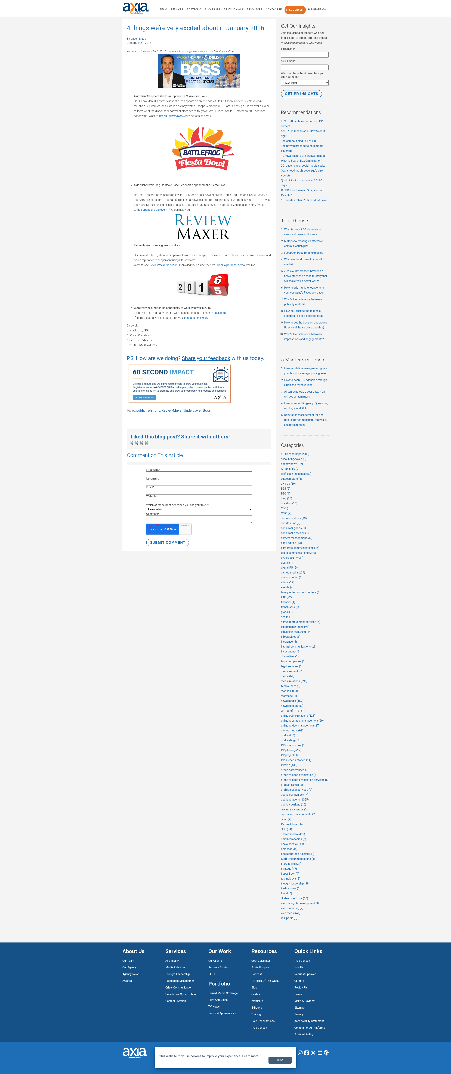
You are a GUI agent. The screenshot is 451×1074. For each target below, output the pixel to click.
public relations (148, 410)
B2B (285, 488)
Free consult (302, 960)
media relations (294, 681)
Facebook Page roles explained (303, 252)
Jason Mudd (138, 38)
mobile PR (289, 691)
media (287, 676)
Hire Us (299, 967)
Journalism (290, 656)
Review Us (301, 987)
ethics (287, 582)
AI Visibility (290, 469)
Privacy (299, 1014)
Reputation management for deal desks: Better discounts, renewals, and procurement (305, 419)
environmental (291, 577)
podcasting (290, 740)
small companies (293, 839)
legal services (291, 666)
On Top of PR (293, 710)
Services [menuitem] (177, 9)
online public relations (298, 715)
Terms (298, 994)
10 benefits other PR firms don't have (304, 200)
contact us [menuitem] (274, 9)
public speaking (293, 804)
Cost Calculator (260, 960)
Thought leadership (177, 974)
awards (288, 483)
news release (292, 705)
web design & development (300, 903)
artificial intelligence (296, 473)
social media (292, 844)
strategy (289, 868)
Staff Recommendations (298, 859)
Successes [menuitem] (212, 9)
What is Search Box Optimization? (302, 160)
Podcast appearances (222, 1013)
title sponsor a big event (152, 209)
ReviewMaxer (172, 410)
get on (173, 116)
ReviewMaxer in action (163, 265)
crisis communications (298, 552)
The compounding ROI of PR (298, 141)
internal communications (298, 646)
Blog (254, 987)
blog (286, 498)
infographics (290, 636)
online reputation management (302, 720)
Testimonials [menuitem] (233, 9)
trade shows (290, 888)
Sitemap (299, 1007)
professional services (296, 789)
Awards (127, 981)
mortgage (289, 696)
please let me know (196, 317)
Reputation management (180, 981)
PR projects (290, 755)
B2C (285, 493)
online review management (300, 725)
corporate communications (300, 548)
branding (289, 503)
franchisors (290, 607)
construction (290, 523)
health (286, 617)
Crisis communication (178, 987)
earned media (293, 572)
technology (290, 878)
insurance (289, 641)
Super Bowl (290, 873)
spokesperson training (297, 854)
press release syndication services (305, 780)
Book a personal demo (231, 265)
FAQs (211, 974)
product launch (292, 784)
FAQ (286, 597)
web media (290, 913)
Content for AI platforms (309, 1027)
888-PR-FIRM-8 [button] (317, 9)
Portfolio (219, 984)
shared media (293, 834)
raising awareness (294, 809)
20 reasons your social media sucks (303, 165)
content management (296, 538)
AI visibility (172, 960)
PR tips (289, 765)
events (287, 587)
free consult (259, 1027)
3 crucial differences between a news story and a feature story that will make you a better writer (305, 276)
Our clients (215, 960)
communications (294, 518)
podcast (288, 735)
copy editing (291, 543)
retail (286, 819)
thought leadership (295, 883)
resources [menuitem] (254, 9)
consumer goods (293, 528)
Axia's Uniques (260, 967)
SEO (286, 829)
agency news (292, 464)
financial (288, 602)
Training (256, 1014)
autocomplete (291, 478)
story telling (291, 863)
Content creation (175, 1001)
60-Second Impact (295, 454)
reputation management (298, 814)
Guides (255, 994)
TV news (214, 1006)
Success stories (218, 967)
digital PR (290, 567)
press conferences (294, 770)
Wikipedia (289, 918)
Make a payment (304, 1001)
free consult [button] (295, 10)
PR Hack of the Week (265, 981)
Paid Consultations (263, 1021)
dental (287, 562)
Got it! (280, 1060)
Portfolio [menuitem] (194, 9)
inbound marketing (295, 626)
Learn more (250, 1056)
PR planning (291, 750)
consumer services (295, 533)
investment (290, 651)
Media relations (175, 967)
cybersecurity (292, 557)
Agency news (131, 974)
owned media (292, 730)
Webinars (257, 1001)
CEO (285, 508)
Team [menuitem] (163, 9)
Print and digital (218, 1000)
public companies (294, 794)
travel (286, 893)
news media (292, 701)
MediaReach (290, 686)
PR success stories (296, 760)
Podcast (256, 974)
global (287, 612)
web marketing (292, 908)
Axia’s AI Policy (303, 1034)
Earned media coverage (223, 993)
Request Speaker (305, 974)
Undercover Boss (197, 410)
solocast (289, 849)
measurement (292, 671)
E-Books (256, 1007)
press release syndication (299, 775)
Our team (128, 960)
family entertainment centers (300, 592)
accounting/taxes (293, 459)
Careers (299, 981)
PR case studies (293, 745)
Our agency (129, 967)
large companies (293, 661)
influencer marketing (296, 631)
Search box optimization (180, 994)
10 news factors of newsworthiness (303, 155)
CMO (286, 513)
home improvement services (300, 622)
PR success (218, 313)
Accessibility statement (309, 1021)
